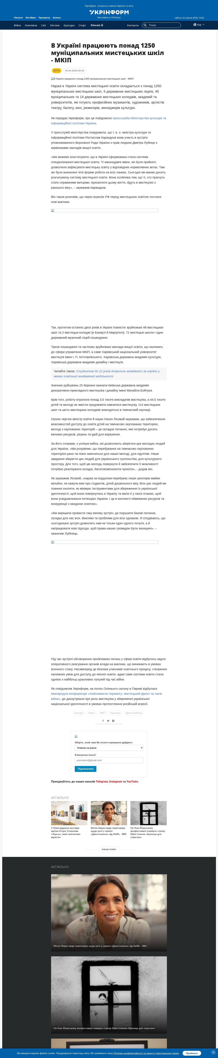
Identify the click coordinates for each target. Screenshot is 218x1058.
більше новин (109, 849)
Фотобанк (31, 17)
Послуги (18, 17)
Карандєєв (115, 713)
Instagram (115, 781)
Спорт (82, 25)
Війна (17, 25)
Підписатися (86, 768)
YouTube (132, 781)
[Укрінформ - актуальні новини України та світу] (108, 12)
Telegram (102, 781)
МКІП (102, 713)
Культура (69, 25)
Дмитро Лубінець (134, 713)
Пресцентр (44, 17)
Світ (43, 25)
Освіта (91, 713)
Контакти (132, 25)
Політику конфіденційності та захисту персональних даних (146, 1053)
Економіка (31, 25)
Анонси (57, 17)
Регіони (54, 25)
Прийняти (192, 1053)
